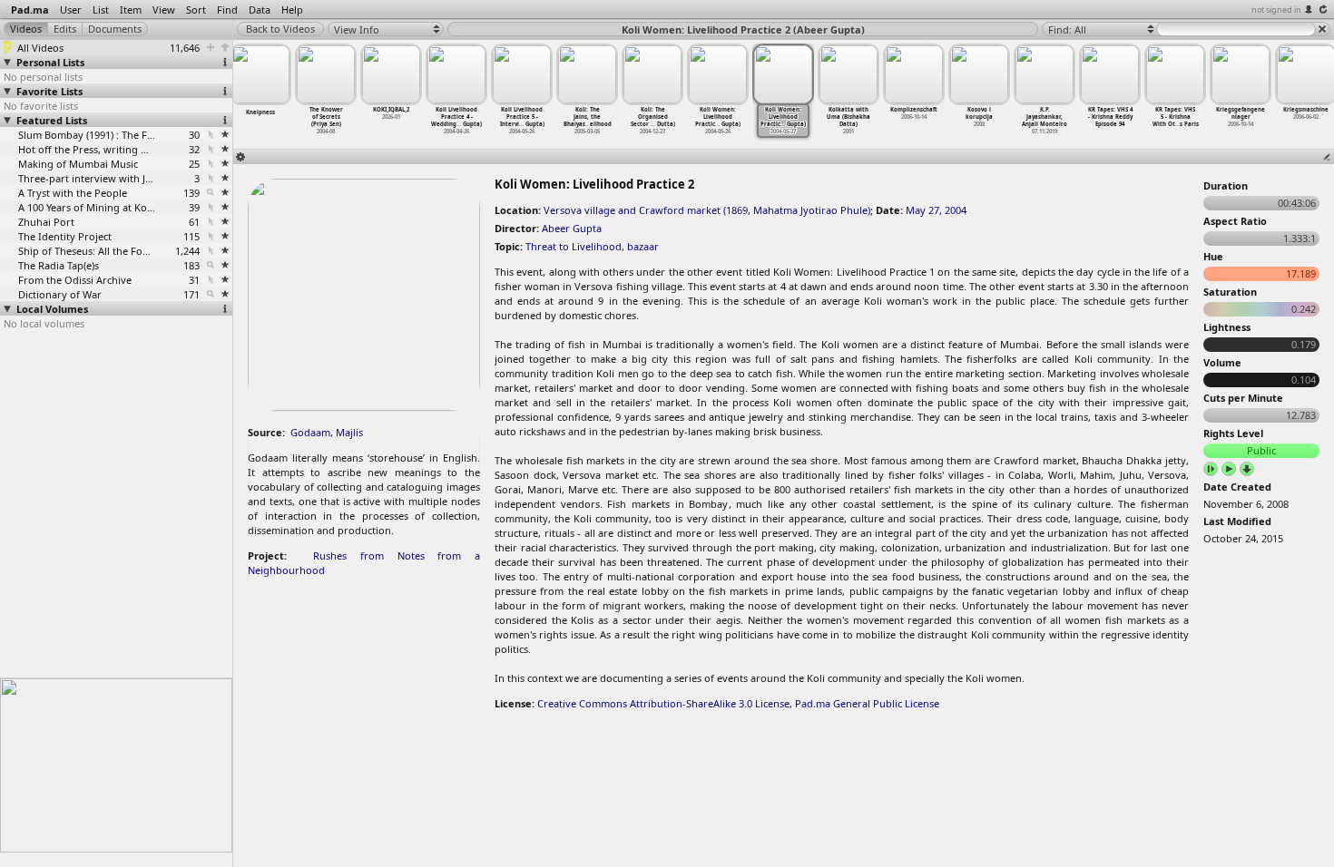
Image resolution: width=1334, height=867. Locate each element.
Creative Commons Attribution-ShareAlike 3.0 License (663, 703)
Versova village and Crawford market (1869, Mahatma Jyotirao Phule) (707, 210)
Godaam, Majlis (326, 432)
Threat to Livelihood (573, 246)
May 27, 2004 (936, 210)
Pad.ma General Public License (867, 703)
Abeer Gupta (572, 228)
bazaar (643, 246)
